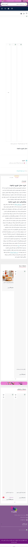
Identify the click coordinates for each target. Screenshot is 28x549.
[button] (25, 9)
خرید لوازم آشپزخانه (21, 143)
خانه (26, 143)
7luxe (16, 204)
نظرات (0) (11, 177)
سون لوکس (19, 204)
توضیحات (16, 177)
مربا (18, 245)
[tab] (16, 177)
